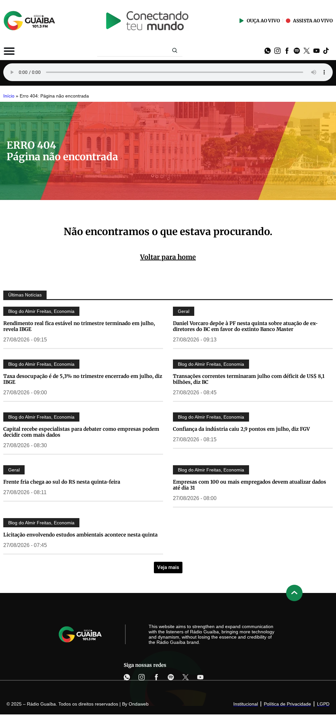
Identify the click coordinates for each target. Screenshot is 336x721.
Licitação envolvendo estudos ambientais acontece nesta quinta (80, 535)
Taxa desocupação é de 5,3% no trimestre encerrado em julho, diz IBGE (82, 379)
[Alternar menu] (9, 51)
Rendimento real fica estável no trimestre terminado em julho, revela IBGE (79, 326)
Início (8, 96)
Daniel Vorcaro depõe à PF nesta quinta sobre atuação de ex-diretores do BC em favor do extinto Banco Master (245, 326)
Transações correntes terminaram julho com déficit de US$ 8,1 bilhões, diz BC (249, 379)
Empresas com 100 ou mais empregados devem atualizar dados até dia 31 (249, 485)
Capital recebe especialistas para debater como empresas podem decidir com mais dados (81, 432)
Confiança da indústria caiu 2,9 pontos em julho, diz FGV (241, 429)
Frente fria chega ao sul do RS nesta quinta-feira (61, 482)
